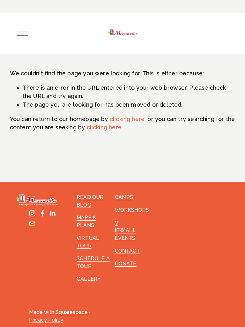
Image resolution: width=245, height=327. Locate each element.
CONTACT (127, 251)
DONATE (126, 264)
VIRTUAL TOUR (88, 242)
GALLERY (89, 279)
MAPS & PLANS (86, 221)
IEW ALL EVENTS (125, 234)
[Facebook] (42, 213)
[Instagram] (32, 213)
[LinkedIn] (52, 213)
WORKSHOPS (132, 210)
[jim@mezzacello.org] (32, 223)
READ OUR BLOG (90, 201)
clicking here (127, 119)
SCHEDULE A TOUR (93, 262)
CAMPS (124, 197)
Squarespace (72, 312)
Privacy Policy (46, 320)
